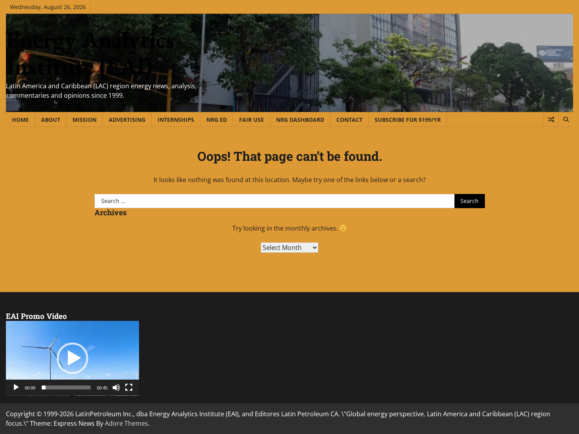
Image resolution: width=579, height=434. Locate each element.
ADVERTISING (127, 119)
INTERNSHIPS (176, 119)
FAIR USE (251, 119)
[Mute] (116, 387)
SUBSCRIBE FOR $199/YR (408, 119)
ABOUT (50, 119)
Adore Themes (126, 423)
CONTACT (349, 119)
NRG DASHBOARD (300, 119)
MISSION (84, 119)
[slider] (66, 387)
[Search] (565, 119)
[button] (72, 358)
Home (20, 119)
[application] (72, 358)
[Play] (16, 387)
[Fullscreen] (129, 387)
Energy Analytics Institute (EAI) (90, 53)
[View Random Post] (551, 119)
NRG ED (216, 119)
